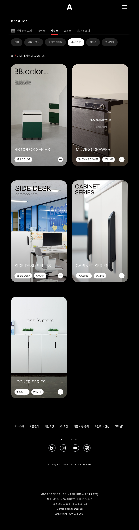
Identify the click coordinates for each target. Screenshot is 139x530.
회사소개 (19, 426)
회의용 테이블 (55, 42)
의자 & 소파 (83, 31)
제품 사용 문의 (81, 426)
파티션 (93, 42)
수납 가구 (76, 42)
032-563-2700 (60, 504)
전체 (16, 42)
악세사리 (109, 42)
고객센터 (119, 426)
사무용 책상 (33, 42)
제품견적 (34, 426)
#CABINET (84, 275)
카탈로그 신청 (101, 426)
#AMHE (108, 159)
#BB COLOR (23, 159)
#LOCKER (22, 391)
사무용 (54, 31)
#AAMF (40, 275)
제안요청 (49, 426)
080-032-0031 (76, 513)
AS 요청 (63, 426)
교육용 (67, 31)
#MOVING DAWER (88, 159)
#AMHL (37, 391)
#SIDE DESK (23, 275)
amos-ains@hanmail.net (71, 508)
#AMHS (100, 275)
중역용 (41, 31)
